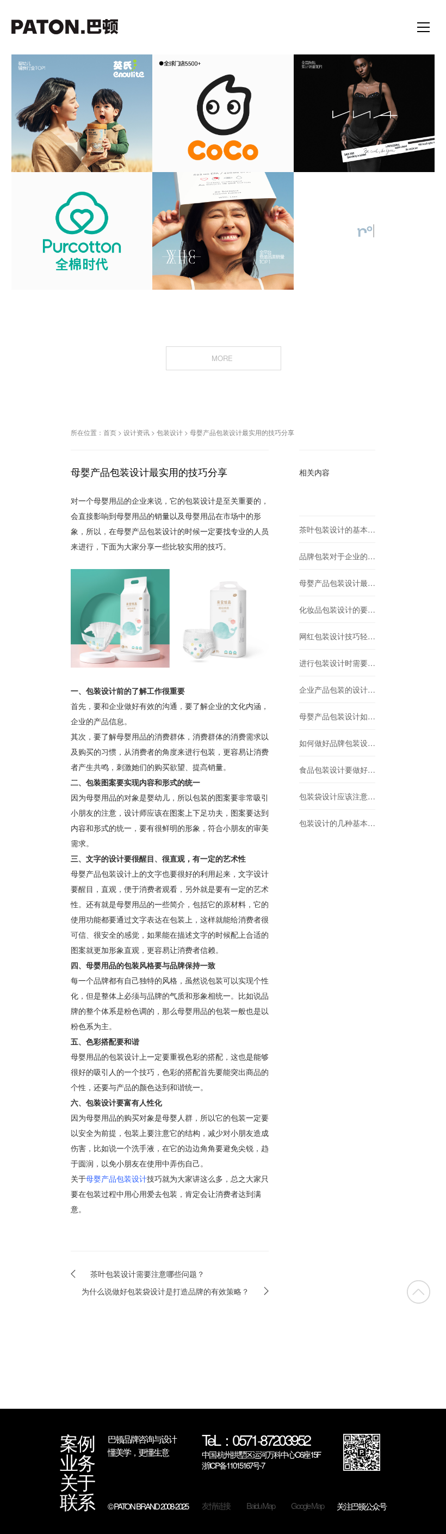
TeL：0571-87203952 (256, 1441)
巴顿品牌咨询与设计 (142, 1439)
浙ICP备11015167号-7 (233, 1465)
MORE (223, 357)
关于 (77, 1482)
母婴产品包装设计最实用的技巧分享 (242, 432)
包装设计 (170, 432)
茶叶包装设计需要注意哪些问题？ (147, 1273)
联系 (77, 1501)
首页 (109, 432)
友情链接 (216, 1505)
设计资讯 (136, 432)
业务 (77, 1462)
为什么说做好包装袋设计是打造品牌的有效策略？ (165, 1291)
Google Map (307, 1505)
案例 (77, 1442)
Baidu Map (260, 1505)
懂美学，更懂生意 (138, 1452)
